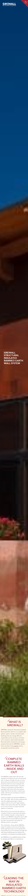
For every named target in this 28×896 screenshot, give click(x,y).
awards (16, 746)
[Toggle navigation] (24, 3)
